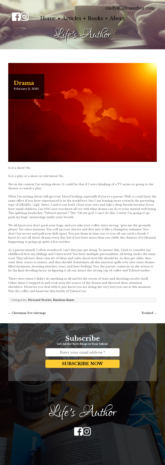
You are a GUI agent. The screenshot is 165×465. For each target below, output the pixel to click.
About (117, 18)
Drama (24, 83)
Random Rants (63, 300)
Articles (71, 18)
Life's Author (82, 35)
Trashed (149, 313)
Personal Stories (40, 300)
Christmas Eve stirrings (27, 313)
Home (48, 18)
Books (95, 18)
